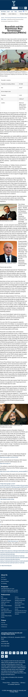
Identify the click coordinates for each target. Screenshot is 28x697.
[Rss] (21, 653)
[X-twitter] (6, 653)
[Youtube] (10, 653)
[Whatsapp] (6, 656)
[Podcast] (25, 653)
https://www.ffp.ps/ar (7, 565)
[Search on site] (25, 8)
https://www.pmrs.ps (13, 541)
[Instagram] (14, 653)
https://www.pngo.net (5, 463)
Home (2, 17)
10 (19, 393)
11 (4, 401)
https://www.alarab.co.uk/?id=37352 (9, 457)
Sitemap (22, 682)
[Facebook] (2, 653)
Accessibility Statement (14, 684)
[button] (14, 5)
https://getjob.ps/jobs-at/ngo (7, 499)
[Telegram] (18, 653)
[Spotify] (2, 656)
